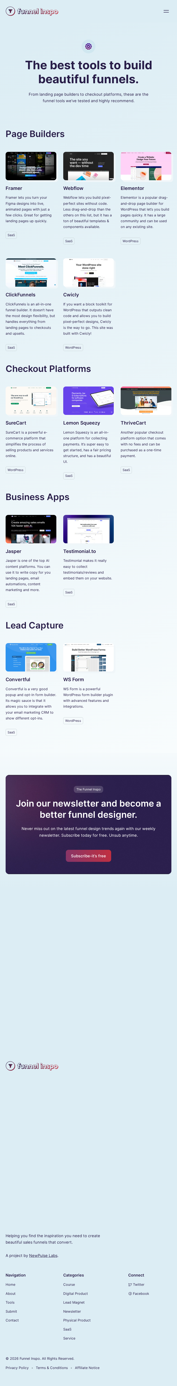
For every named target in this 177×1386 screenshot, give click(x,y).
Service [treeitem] (69, 1338)
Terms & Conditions (52, 1368)
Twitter (138, 1284)
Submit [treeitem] (11, 1311)
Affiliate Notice (87, 1368)
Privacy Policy (17, 1368)
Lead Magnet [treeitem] (74, 1302)
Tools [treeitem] (10, 1302)
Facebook (141, 1293)
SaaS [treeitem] (67, 1329)
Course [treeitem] (69, 1284)
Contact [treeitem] (12, 1320)
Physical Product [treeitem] (77, 1320)
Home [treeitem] (10, 1284)
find (32, 1235)
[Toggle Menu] (166, 11)
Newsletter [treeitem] (72, 1311)
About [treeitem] (11, 1293)
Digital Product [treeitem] (75, 1293)
